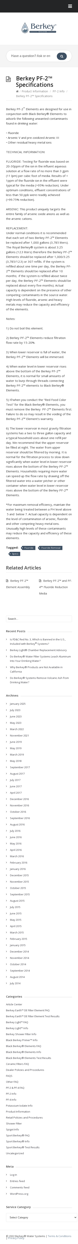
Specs (15, 553)
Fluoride (28, 547)
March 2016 (17, 856)
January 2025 (18, 703)
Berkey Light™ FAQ (17, 1022)
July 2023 (15, 710)
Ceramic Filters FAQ (17, 1064)
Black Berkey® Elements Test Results (28, 1058)
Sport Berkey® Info (18, 1141)
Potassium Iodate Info (19, 1105)
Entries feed (17, 1181)
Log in (13, 1174)
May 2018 (15, 761)
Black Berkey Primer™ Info (22, 1040)
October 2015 (18, 888)
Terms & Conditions (59, 1236)
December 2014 (19, 951)
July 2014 (15, 983)
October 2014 (18, 964)
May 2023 (15, 723)
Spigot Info (12, 1129)
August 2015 (17, 900)
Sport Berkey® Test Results (23, 1147)
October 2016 (18, 812)
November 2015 (19, 881)
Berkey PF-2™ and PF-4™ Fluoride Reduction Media (55, 587)
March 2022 (17, 729)
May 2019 (15, 748)
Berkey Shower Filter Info (21, 1034)
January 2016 (18, 869)
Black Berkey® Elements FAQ (23, 1046)
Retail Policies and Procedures (24, 1117)
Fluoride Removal (50, 547)
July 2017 (15, 780)
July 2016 (15, 831)
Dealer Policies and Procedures (25, 1070)
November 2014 (19, 958)
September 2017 (20, 767)
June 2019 (16, 742)
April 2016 (16, 850)
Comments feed (19, 1187)
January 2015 (18, 945)
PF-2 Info (59, 91)
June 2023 (16, 716)
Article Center (14, 1004)
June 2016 (16, 837)
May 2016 (15, 843)
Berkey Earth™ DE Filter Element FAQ (28, 1010)
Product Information (35, 91)
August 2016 (17, 824)
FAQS (9, 1076)
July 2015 (15, 907)
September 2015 (20, 894)
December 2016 (19, 799)
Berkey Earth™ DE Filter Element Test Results (33, 1016)
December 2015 (19, 875)
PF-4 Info (11, 1099)
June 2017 (16, 786)
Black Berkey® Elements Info (23, 1052)
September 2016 (20, 818)
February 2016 (18, 862)
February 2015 (18, 939)
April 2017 (16, 792)
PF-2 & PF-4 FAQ (15, 1088)
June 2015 (16, 913)
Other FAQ (12, 1082)
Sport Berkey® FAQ (18, 1135)
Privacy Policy (16, 1238)
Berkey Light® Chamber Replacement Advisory (38, 650)
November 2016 (19, 805)
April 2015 (16, 926)
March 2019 (17, 754)
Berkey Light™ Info (17, 1028)
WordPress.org (19, 1194)
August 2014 (17, 977)
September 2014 (20, 970)
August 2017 (17, 773)
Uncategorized (15, 1153)
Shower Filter (14, 1123)
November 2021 (19, 735)
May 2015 (15, 920)
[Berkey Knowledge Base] (39, 27)
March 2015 (17, 932)
